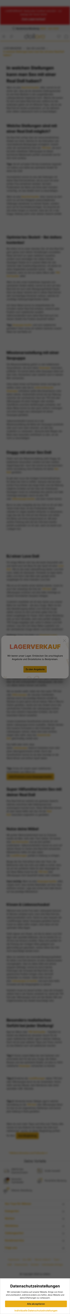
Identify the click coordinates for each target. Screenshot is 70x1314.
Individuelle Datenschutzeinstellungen (35, 1310)
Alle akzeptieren (36, 1303)
